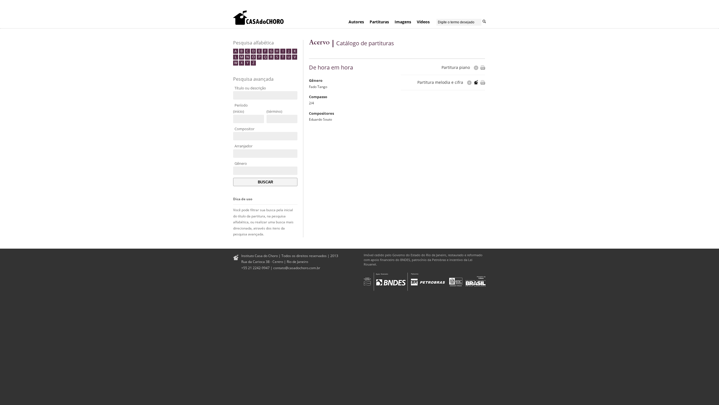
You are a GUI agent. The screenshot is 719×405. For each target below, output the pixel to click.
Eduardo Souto (320, 119)
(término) (274, 111)
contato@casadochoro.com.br (296, 268)
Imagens (403, 21)
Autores (356, 21)
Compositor (244, 128)
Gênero (241, 163)
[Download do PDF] (483, 67)
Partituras (379, 21)
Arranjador (243, 145)
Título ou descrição (250, 88)
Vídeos (423, 21)
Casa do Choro (258, 17)
